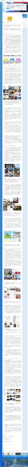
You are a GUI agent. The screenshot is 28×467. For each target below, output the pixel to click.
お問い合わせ (19, 1)
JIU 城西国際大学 (2, 1)
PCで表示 (13, 451)
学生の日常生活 (25, 21)
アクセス (21, 1)
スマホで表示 (17, 451)
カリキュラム (25, 23)
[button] (3, 454)
